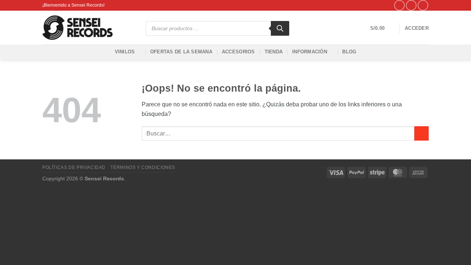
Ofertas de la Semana (181, 51)
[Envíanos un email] (423, 5)
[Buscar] (280, 28)
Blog (349, 51)
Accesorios (238, 51)
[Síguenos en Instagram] (411, 5)
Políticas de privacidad (74, 167)
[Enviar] (421, 133)
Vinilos (125, 51)
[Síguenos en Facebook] (399, 5)
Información (309, 51)
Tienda (274, 51)
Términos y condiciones (142, 167)
